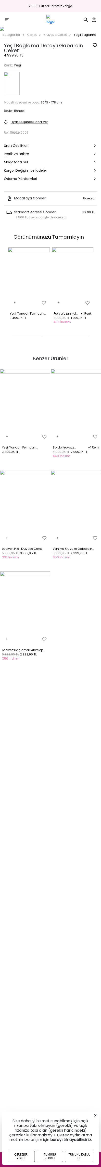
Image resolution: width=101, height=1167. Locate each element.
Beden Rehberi (14, 111)
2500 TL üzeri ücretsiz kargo (50, 6)
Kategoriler (11, 34)
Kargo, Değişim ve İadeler (25, 170)
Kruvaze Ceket (55, 34)
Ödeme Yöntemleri (20, 178)
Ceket (32, 34)
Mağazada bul (16, 162)
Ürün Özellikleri (16, 145)
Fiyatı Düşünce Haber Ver (29, 122)
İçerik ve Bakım (16, 153)
